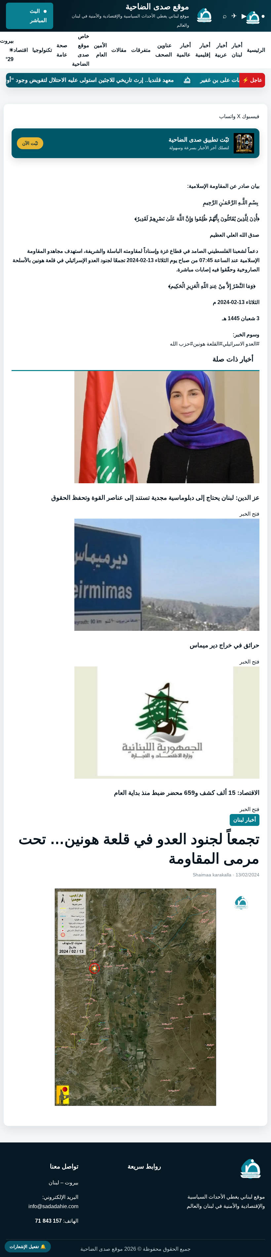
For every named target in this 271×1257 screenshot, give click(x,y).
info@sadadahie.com (53, 1206)
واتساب (227, 116)
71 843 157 (48, 1221)
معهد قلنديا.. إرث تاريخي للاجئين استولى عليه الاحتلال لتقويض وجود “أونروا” (128, 80)
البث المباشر (38, 15)
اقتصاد (21, 50)
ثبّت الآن (30, 143)
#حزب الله (181, 344)
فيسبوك (250, 116)
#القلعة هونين (207, 344)
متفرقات (141, 50)
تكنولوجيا (42, 50)
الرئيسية (256, 50)
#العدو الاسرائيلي (240, 344)
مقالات (119, 50)
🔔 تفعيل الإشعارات (28, 1246)
